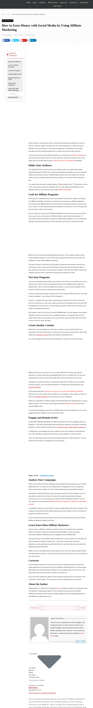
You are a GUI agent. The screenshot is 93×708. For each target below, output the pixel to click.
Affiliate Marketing (7, 20)
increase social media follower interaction (71, 427)
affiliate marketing (78, 155)
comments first (34, 677)
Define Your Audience (14, 62)
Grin (39, 539)
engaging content (42, 335)
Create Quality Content (14, 74)
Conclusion (13, 94)
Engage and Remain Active (14, 79)
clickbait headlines (41, 397)
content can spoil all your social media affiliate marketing (63, 391)
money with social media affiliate (63, 160)
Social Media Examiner (47, 475)
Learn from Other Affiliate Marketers (13, 89)
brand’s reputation (35, 387)
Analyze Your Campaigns (12, 84)
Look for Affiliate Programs (13, 66)
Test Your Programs (14, 71)
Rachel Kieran (33, 688)
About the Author (13, 97)
